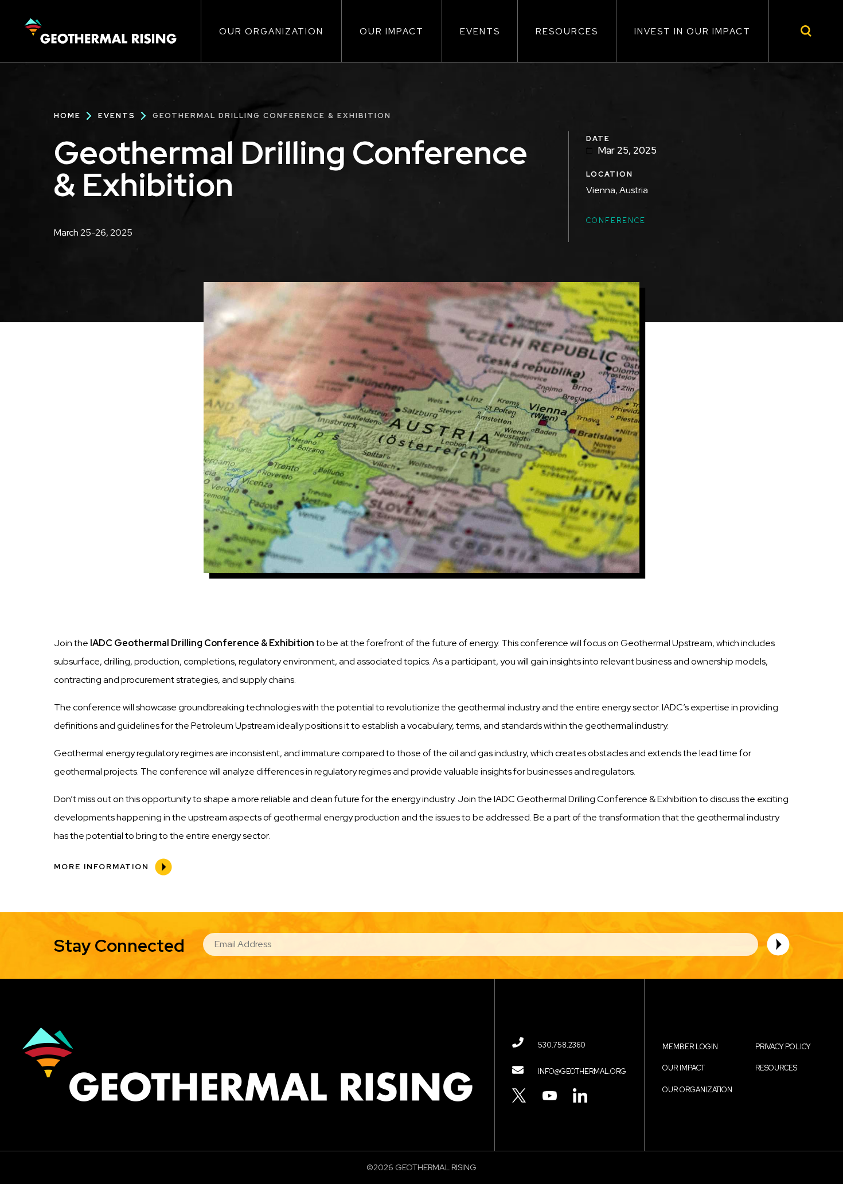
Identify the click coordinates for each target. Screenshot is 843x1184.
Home (67, 115)
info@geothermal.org (582, 1071)
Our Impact (392, 31)
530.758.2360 (562, 1045)
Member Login (690, 1047)
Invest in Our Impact (692, 31)
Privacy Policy (782, 1047)
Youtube (550, 1095)
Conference (616, 220)
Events (480, 31)
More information (101, 867)
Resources (567, 31)
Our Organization (271, 31)
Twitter (519, 1095)
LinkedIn (580, 1095)
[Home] (100, 31)
